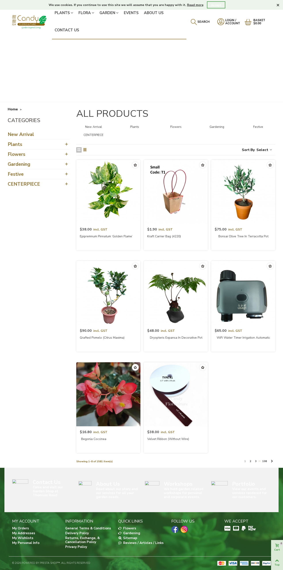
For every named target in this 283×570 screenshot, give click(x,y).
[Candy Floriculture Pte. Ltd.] (32, 21)
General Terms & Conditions (88, 528)
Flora (84, 12)
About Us (154, 12)
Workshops (178, 483)
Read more (195, 5)
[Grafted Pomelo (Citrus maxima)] (108, 293)
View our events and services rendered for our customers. (249, 493)
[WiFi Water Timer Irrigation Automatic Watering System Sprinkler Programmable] (243, 293)
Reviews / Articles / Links (143, 543)
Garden (107, 12)
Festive (16, 174)
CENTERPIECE (24, 184)
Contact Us (67, 30)
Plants (62, 12)
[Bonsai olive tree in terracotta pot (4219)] (243, 192)
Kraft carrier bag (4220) (164, 236)
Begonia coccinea (93, 439)
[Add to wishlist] (135, 165)
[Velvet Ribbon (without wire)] (176, 394)
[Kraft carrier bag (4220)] (176, 192)
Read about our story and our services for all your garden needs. (117, 493)
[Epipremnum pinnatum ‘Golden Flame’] (108, 192)
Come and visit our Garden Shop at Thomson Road (48, 491)
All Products (25, 121)
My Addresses (23, 533)
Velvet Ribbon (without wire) (168, 439)
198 (264, 461)
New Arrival (21, 134)
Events (131, 12)
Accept (216, 5)
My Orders (20, 528)
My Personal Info (25, 543)
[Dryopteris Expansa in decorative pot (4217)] (176, 293)
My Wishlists (22, 538)
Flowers (16, 154)
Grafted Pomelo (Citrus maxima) (102, 338)
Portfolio (243, 483)
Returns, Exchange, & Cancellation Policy (82, 540)
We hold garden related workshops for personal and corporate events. (183, 493)
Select (262, 149)
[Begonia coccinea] (108, 394)
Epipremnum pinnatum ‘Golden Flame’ (106, 236)
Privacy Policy (76, 547)
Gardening (19, 164)
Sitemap (129, 538)
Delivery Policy (77, 533)
